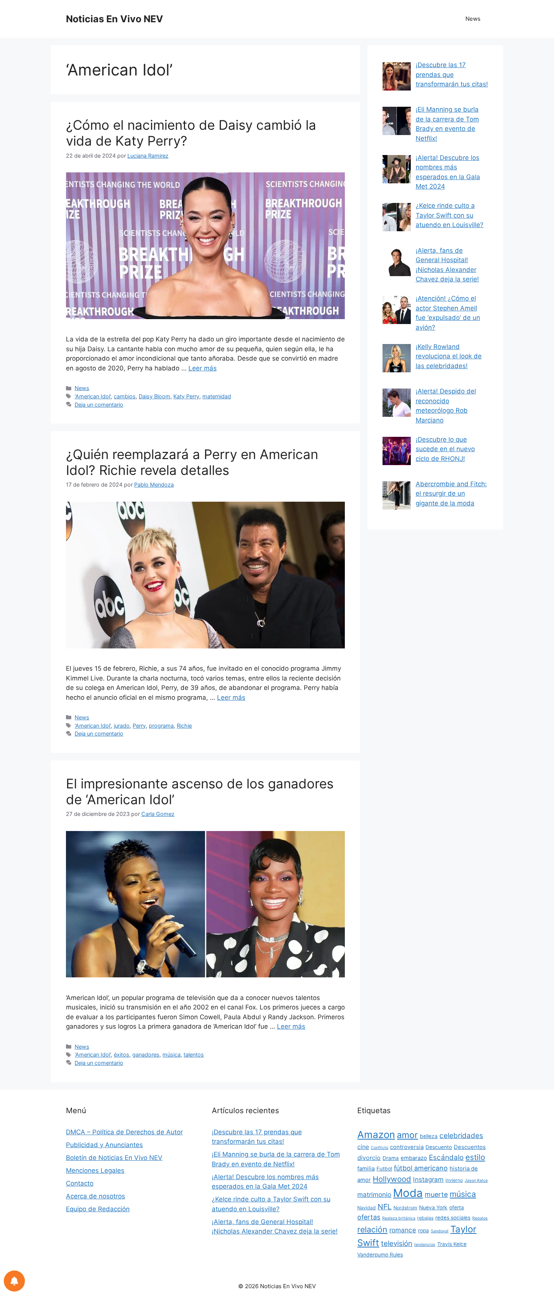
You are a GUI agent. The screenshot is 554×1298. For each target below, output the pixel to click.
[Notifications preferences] (14, 1281)
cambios (125, 396)
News (473, 18)
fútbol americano (421, 1168)
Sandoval (439, 1231)
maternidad (216, 396)
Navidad (366, 1207)
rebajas (425, 1218)
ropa (423, 1230)
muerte (436, 1194)
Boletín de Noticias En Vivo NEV (114, 1157)
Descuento (438, 1147)
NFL (385, 1206)
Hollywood (392, 1179)
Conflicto (379, 1147)
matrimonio (374, 1194)
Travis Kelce (452, 1244)
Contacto (79, 1183)
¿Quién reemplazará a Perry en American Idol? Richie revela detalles (192, 462)
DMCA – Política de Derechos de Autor (124, 1132)
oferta (456, 1207)
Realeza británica (398, 1218)
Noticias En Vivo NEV (114, 19)
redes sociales (452, 1218)
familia (366, 1168)
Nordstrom (405, 1207)
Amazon (376, 1134)
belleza (429, 1136)
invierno (454, 1180)
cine (363, 1147)
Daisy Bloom (154, 396)
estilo (475, 1157)
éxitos (121, 1054)
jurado (122, 725)
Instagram (428, 1179)
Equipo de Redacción (98, 1209)
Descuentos (470, 1147)
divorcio (369, 1157)
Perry (139, 725)
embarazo (414, 1158)
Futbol (384, 1169)
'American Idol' (93, 396)
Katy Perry (186, 396)
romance (402, 1230)
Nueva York (433, 1207)
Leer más (202, 368)
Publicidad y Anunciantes (104, 1145)
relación (372, 1229)
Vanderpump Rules (380, 1255)
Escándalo (446, 1157)
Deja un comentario (99, 404)
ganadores (145, 1054)
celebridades (461, 1135)
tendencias (424, 1244)
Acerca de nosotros (95, 1196)
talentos (194, 1054)
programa (161, 725)
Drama (391, 1158)
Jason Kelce (476, 1180)
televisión (396, 1243)
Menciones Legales (95, 1170)
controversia (407, 1147)
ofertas (368, 1217)
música (171, 1054)
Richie (184, 725)
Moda (408, 1193)
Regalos (480, 1218)
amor (407, 1135)
